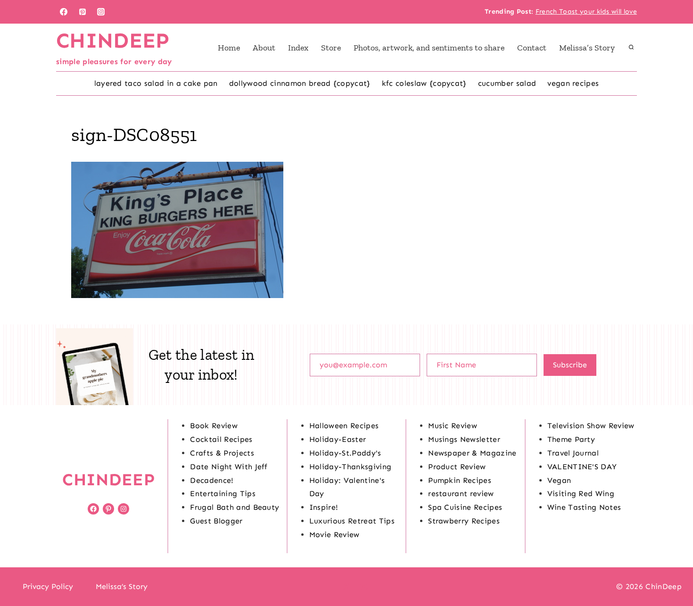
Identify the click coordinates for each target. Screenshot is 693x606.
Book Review (214, 425)
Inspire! (323, 507)
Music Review (452, 425)
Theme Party (571, 439)
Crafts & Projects (222, 452)
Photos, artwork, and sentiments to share (429, 47)
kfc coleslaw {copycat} (424, 83)
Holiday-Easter (337, 439)
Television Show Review (591, 425)
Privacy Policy (48, 586)
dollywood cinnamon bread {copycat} (300, 83)
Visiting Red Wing (580, 493)
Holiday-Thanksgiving (350, 466)
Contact (531, 47)
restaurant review (461, 493)
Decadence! (211, 480)
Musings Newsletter (464, 439)
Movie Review (334, 534)
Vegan (559, 480)
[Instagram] (100, 11)
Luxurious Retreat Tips (352, 520)
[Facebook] (63, 11)
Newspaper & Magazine (472, 452)
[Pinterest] (82, 11)
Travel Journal (573, 452)
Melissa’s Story (587, 47)
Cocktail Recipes (221, 439)
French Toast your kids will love (586, 12)
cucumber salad (507, 83)
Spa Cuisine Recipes (465, 507)
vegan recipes (573, 83)
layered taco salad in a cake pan (156, 83)
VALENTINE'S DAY (582, 466)
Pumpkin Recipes (459, 480)
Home (229, 47)
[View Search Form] (631, 47)
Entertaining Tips (222, 493)
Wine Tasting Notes (584, 507)
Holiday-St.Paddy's (345, 452)
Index (298, 47)
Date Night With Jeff (228, 466)
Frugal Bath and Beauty (234, 507)
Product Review (457, 466)
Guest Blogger (216, 520)
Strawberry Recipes (464, 520)
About (264, 47)
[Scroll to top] (671, 570)
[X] (346, 586)
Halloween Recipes (344, 425)
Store (331, 47)
